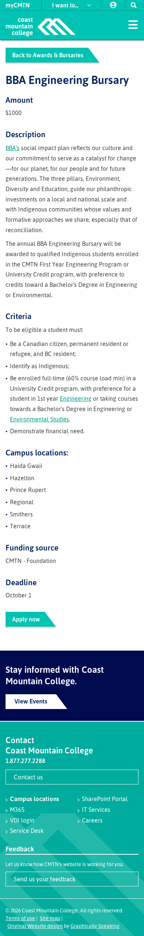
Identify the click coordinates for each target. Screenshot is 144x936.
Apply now (26, 619)
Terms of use (20, 918)
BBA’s (13, 148)
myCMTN (18, 5)
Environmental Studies (39, 419)
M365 (17, 809)
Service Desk (27, 830)
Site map (50, 918)
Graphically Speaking (95, 926)
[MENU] (133, 24)
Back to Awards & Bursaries (47, 55)
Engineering (76, 398)
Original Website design (35, 926)
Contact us (28, 777)
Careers (92, 820)
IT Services (96, 809)
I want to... (66, 5)
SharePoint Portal (105, 799)
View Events (30, 701)
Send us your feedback (45, 879)
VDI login (22, 820)
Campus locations (34, 799)
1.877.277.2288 (25, 760)
